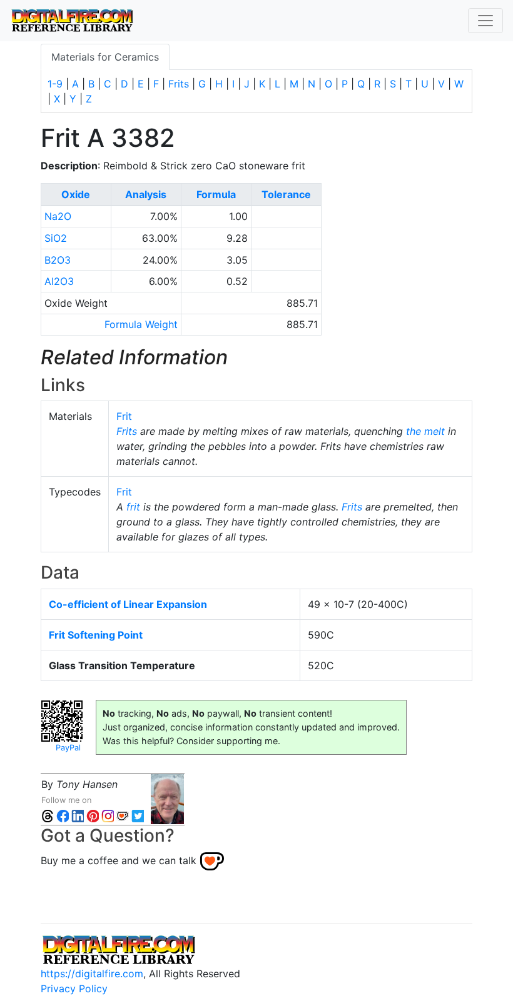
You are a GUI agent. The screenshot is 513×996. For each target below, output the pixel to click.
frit (133, 506)
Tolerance (286, 194)
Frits (178, 83)
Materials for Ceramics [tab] (105, 57)
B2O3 (57, 260)
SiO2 (55, 238)
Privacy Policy (74, 988)
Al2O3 (59, 281)
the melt (425, 431)
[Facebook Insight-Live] (62, 815)
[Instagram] (107, 815)
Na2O (57, 216)
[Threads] (47, 815)
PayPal (68, 747)
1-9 (55, 83)
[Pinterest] (92, 815)
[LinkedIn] (77, 815)
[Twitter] (137, 815)
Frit (124, 416)
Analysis (145, 194)
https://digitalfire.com (92, 973)
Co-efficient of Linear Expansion (128, 604)
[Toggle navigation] (485, 20)
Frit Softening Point (96, 635)
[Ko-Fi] (122, 815)
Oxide (75, 194)
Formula (216, 194)
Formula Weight (141, 324)
